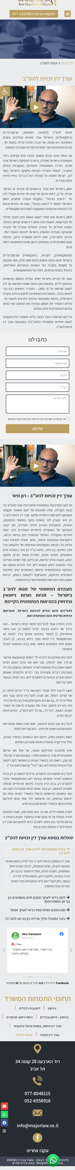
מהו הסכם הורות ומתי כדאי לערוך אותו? (37, 909)
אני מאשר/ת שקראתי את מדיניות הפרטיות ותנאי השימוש (37, 419)
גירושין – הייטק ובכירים (54, 1017)
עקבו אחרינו (37, 1150)
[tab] (37, 851)
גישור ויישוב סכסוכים (19, 1017)
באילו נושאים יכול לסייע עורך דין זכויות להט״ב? (41, 851)
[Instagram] (4, 1130)
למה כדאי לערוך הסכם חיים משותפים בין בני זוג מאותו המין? (39, 899)
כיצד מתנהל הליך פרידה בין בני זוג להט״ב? (35, 918)
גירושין (52, 1008)
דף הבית (67, 63)
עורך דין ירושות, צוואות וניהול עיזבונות (38, 1026)
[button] (67, 14)
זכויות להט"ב (24, 1035)
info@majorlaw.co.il (37, 1125)
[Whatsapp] (4, 1114)
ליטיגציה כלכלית (29, 1008)
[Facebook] (4, 1122)
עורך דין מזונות (49, 1035)
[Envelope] (4, 1106)
